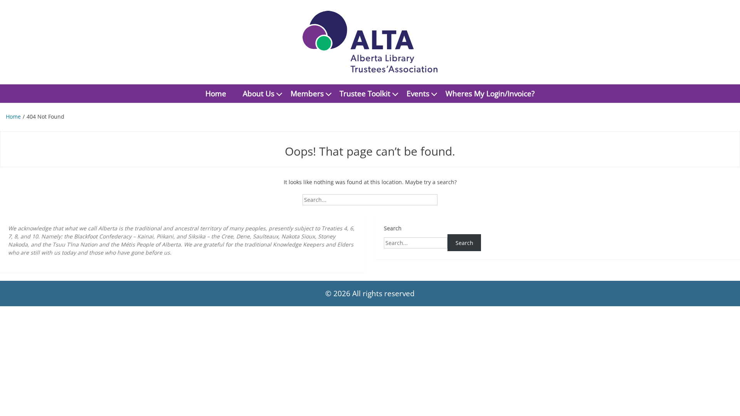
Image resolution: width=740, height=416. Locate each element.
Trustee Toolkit (365, 94)
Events (418, 94)
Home (215, 94)
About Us (258, 94)
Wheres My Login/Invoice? (490, 94)
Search (393, 228)
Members (307, 94)
